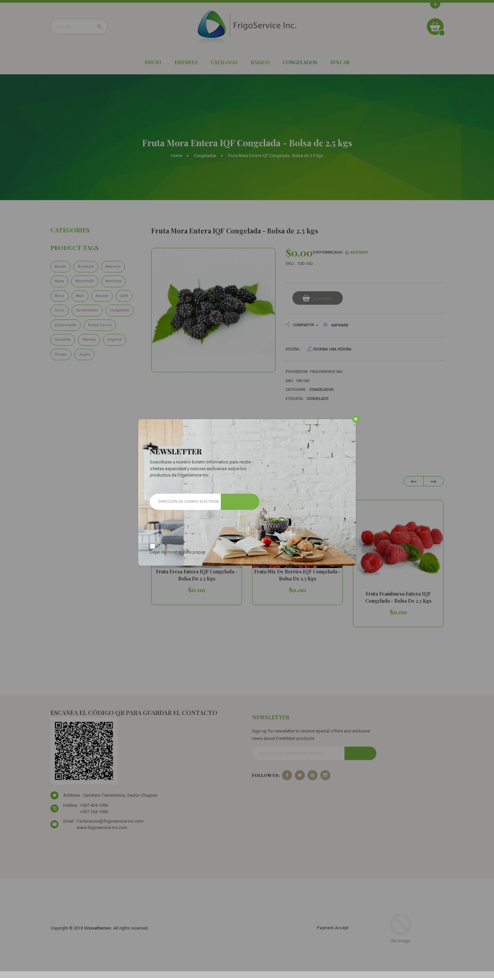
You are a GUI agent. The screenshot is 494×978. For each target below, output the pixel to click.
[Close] (356, 419)
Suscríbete (240, 501)
